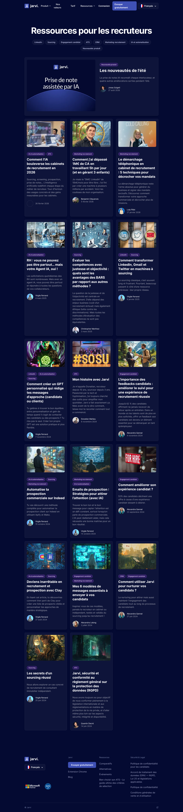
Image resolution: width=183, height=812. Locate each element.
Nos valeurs (57, 6)
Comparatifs (105, 763)
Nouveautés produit (91, 48)
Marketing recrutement (115, 42)
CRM (97, 42)
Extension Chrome (77, 771)
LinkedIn (38, 42)
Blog (70, 777)
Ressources (87, 6)
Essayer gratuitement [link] (121, 6)
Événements (105, 774)
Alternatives (105, 769)
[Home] (32, 6)
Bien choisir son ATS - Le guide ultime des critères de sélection (112, 782)
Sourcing (51, 42)
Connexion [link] (104, 6)
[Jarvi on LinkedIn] (157, 807)
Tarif (73, 6)
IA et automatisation (140, 42)
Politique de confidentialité (144, 787)
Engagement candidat (70, 42)
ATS (88, 42)
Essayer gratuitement (82, 765)
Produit (44, 6)
